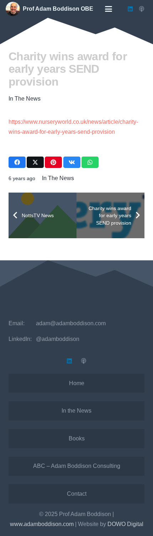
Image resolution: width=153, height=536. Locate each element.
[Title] (141, 9)
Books (77, 438)
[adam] (13, 9)
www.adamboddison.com (42, 524)
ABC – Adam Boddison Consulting (76, 466)
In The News (25, 99)
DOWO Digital (125, 524)
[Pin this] (53, 162)
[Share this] (17, 162)
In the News (76, 411)
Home (76, 383)
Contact (76, 494)
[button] (108, 8)
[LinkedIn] (130, 9)
